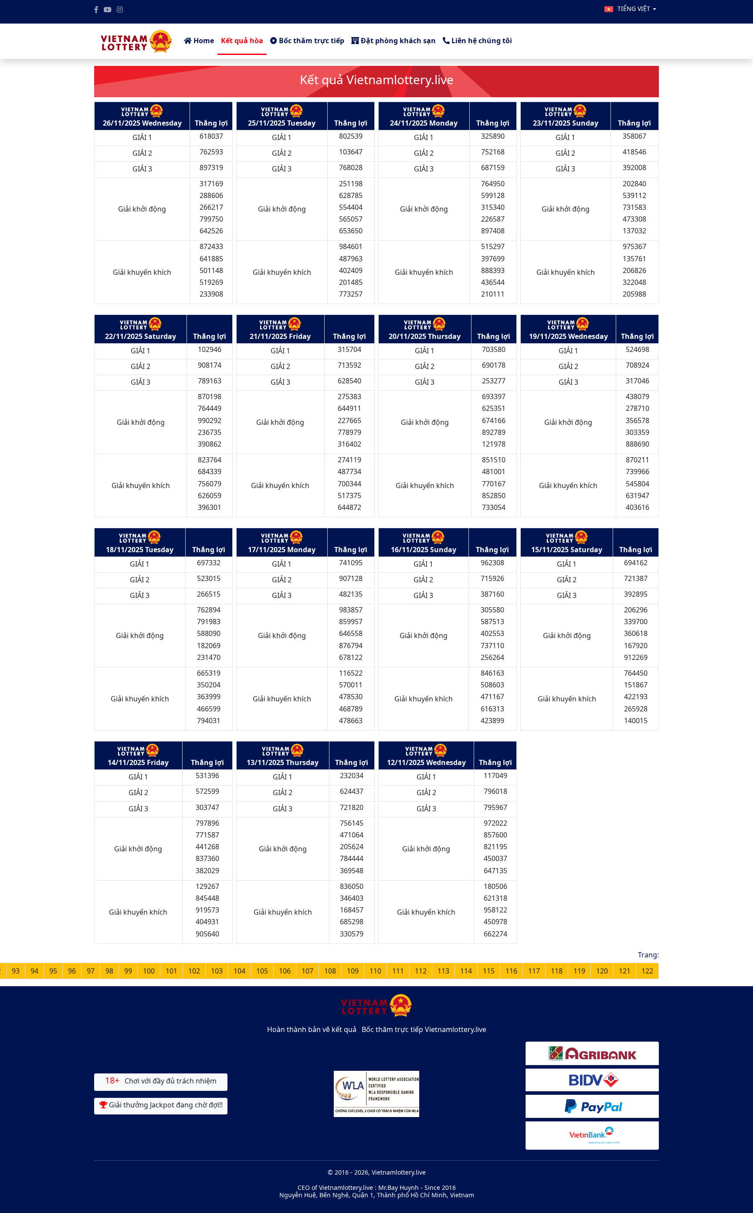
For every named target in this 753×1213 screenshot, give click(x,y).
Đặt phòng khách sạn (397, 40)
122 (647, 971)
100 (149, 971)
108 (330, 971)
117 (534, 971)
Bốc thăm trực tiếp (310, 40)
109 (353, 971)
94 (34, 971)
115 (489, 971)
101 (171, 971)
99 (128, 971)
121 (625, 971)
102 (194, 971)
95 (53, 971)
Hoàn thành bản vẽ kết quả (311, 1029)
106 (285, 971)
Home (203, 40)
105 (262, 971)
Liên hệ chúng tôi (481, 40)
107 (307, 971)
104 (239, 971)
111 (398, 971)
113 (443, 971)
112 (421, 971)
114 (466, 971)
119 (579, 971)
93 (16, 971)
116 (511, 971)
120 (602, 971)
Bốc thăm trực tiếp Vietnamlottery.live (424, 1029)
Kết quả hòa (242, 40)
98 (109, 971)
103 (217, 971)
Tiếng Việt (634, 8)
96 (72, 971)
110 (375, 971)
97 (91, 971)
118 (557, 971)
